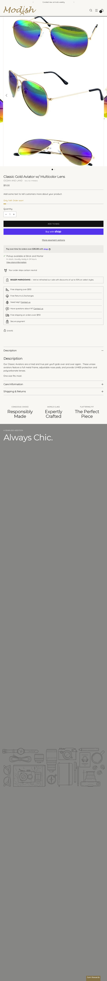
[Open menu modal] (96, 10)
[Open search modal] (91, 10)
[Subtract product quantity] (6, 214)
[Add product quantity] (13, 214)
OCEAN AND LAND (13, 180)
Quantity (8, 208)
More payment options (53, 240)
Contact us (25, 302)
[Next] (74, 2)
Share (10, 331)
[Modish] (20, 10)
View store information (16, 262)
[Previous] (33, 2)
